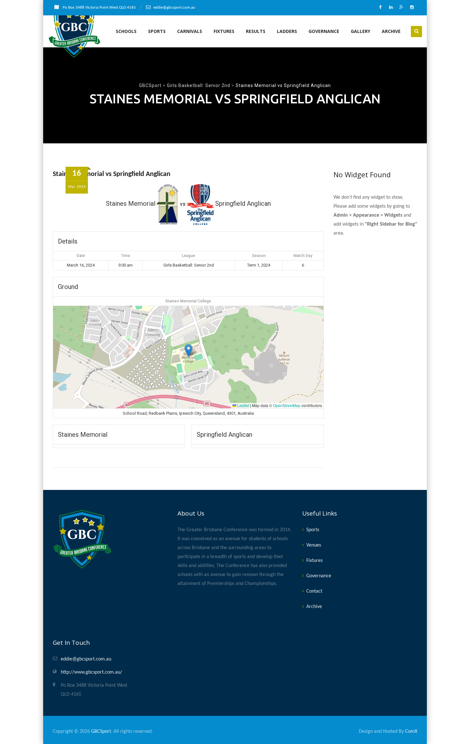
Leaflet (242, 405)
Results (255, 31)
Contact (314, 591)
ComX (411, 731)
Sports (157, 31)
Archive (391, 31)
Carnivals (189, 31)
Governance (324, 31)
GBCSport (101, 731)
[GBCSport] (74, 31)
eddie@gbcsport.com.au (86, 659)
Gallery (360, 31)
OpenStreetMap (287, 405)
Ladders (287, 31)
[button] (188, 350)
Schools (126, 31)
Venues (313, 545)
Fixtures (224, 31)
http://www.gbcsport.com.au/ (91, 672)
